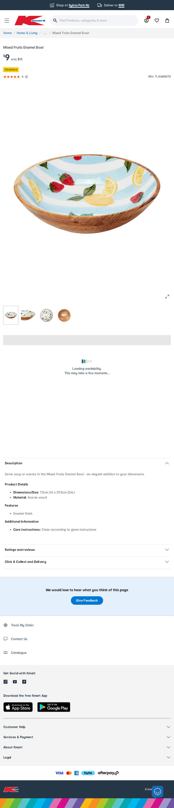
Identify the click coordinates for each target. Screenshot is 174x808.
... (45, 33)
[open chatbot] (158, 793)
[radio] (10, 315)
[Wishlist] (156, 20)
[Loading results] (87, 361)
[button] (6, 20)
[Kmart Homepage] (29, 20)
